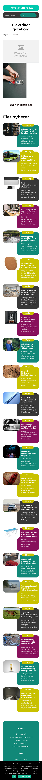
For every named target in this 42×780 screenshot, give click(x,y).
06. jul (27, 394)
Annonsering (21, 759)
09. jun (28, 501)
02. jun (28, 555)
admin (17, 35)
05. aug (28, 179)
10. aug (28, 125)
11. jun (27, 474)
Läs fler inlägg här (21, 104)
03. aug (28, 206)
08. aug (28, 152)
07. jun (28, 528)
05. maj (28, 689)
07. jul (27, 340)
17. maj (28, 635)
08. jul (27, 286)
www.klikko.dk (23, 746)
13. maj (28, 662)
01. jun (27, 582)
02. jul (27, 420)
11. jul (28, 259)
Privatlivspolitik (24, 776)
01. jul (28, 447)
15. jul (28, 232)
